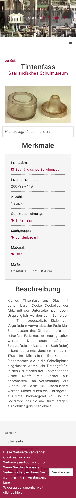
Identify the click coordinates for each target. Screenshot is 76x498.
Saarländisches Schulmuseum (38, 73)
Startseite (15, 441)
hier (18, 492)
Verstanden (61, 472)
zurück (10, 60)
